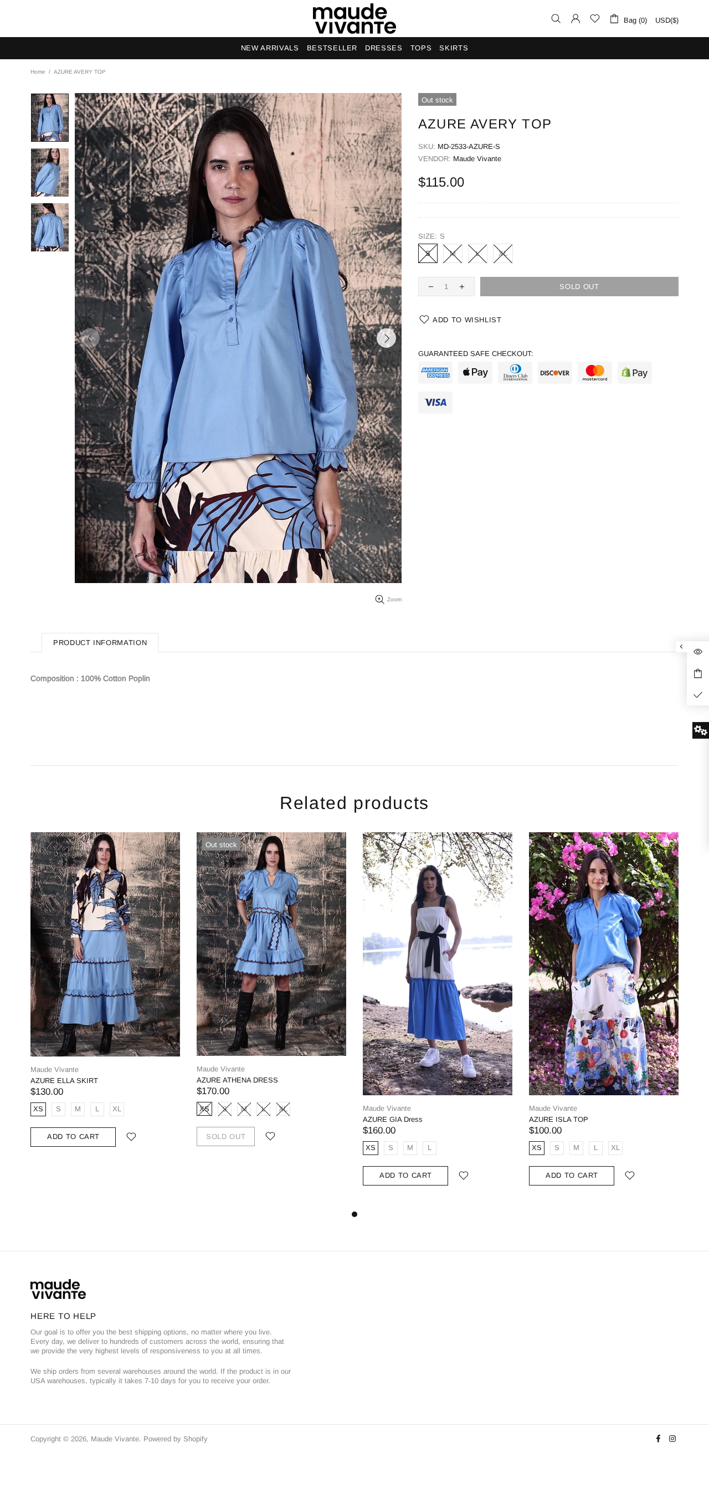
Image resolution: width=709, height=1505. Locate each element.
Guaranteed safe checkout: (475, 353)
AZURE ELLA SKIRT (64, 1080)
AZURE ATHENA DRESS (237, 1080)
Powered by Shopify (175, 1439)
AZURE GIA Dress (393, 1119)
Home (37, 72)
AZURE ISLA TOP (558, 1119)
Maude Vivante (354, 18)
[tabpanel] (105, 1000)
